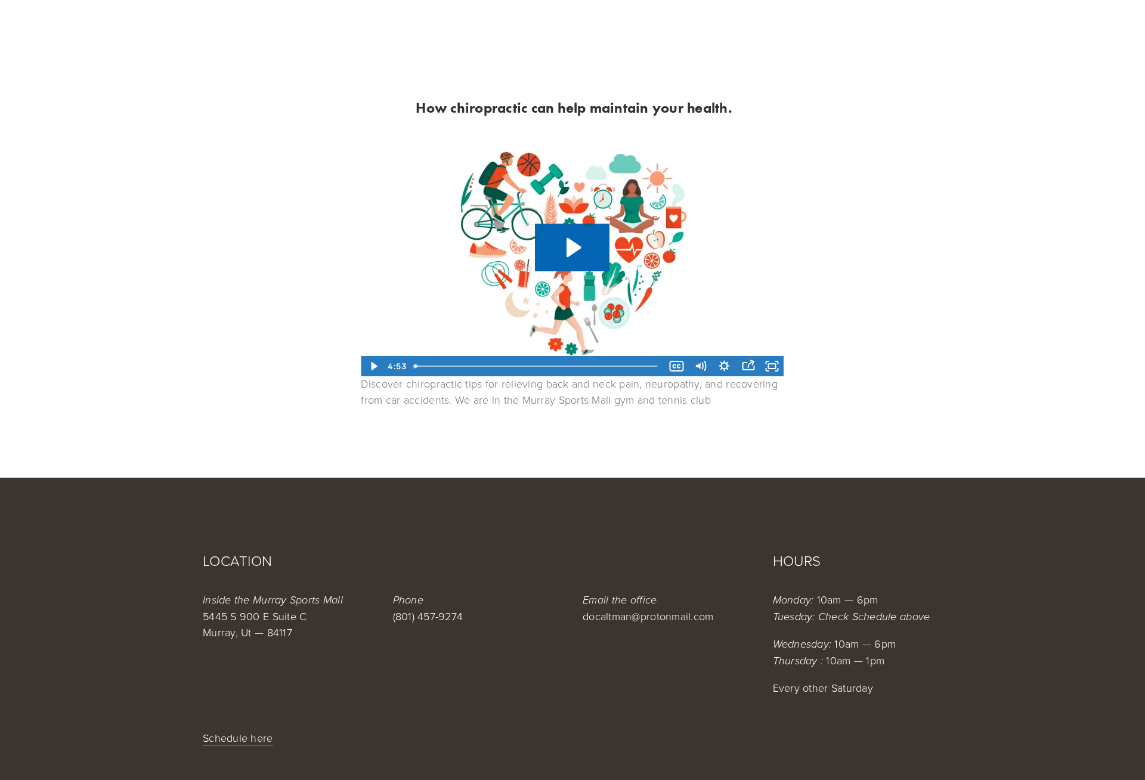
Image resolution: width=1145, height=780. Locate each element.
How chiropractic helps (268, 31)
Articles (920, 31)
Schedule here (238, 738)
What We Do (373, 31)
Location (481, 31)
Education (860, 31)
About (430, 31)
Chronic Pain (549, 31)
